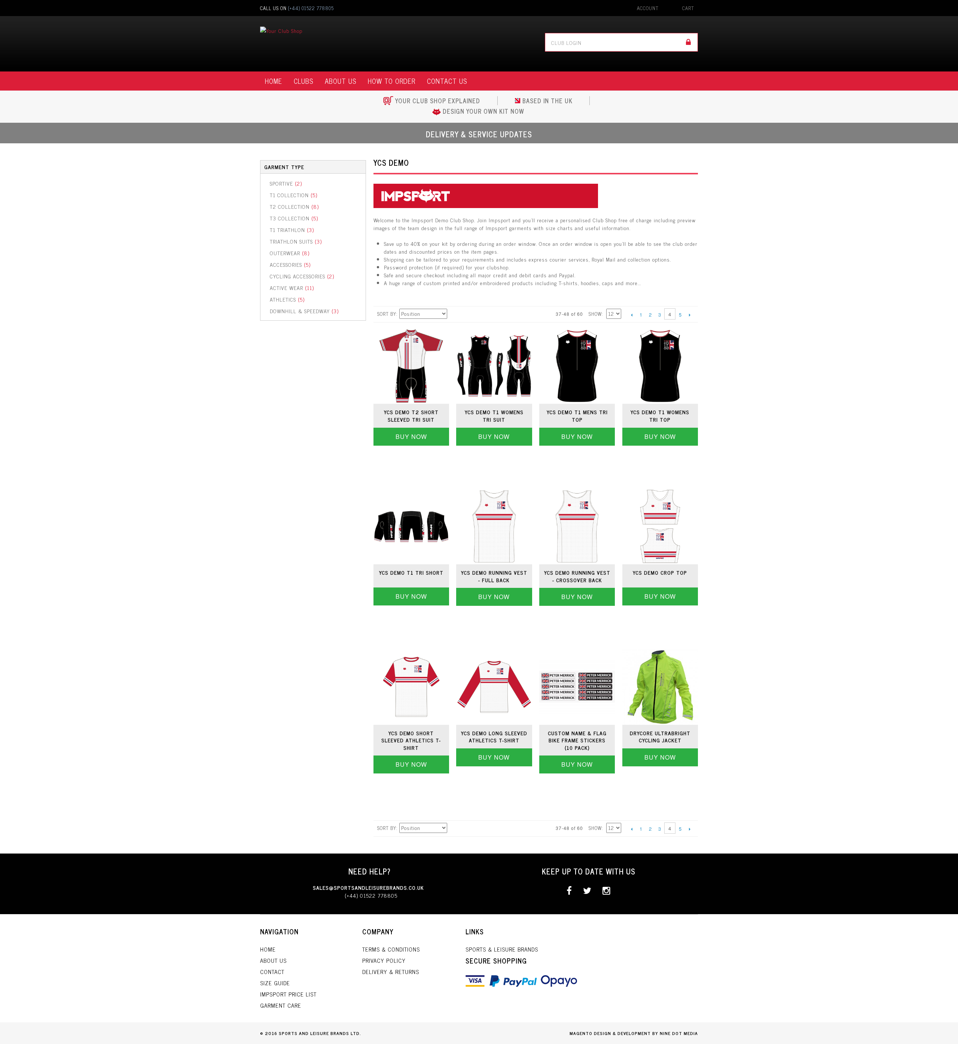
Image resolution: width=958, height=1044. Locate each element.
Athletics (287, 299)
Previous (631, 314)
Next (689, 314)
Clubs (303, 80)
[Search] (688, 42)
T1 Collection (293, 194)
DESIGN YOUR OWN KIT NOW (483, 111)
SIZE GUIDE (275, 982)
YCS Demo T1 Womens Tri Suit (494, 415)
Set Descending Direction (454, 314)
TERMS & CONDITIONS (391, 949)
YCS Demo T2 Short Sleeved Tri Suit (411, 415)
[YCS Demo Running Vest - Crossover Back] (577, 526)
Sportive (286, 183)
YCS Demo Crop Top (660, 572)
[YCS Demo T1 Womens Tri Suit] (494, 366)
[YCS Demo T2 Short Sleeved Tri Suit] (411, 366)
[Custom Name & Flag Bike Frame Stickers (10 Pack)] (577, 686)
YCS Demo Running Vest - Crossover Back (577, 576)
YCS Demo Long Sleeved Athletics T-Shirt (494, 737)
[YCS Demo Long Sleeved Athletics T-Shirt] (494, 686)
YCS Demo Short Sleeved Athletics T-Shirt (411, 740)
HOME (273, 80)
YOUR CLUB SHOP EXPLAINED (437, 100)
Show (595, 314)
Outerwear (289, 252)
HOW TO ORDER (391, 80)
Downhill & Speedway (304, 310)
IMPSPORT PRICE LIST (288, 994)
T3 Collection (294, 218)
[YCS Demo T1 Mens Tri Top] (577, 366)
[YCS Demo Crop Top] (660, 526)
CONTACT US (447, 80)
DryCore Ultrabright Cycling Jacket (660, 737)
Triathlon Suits (296, 241)
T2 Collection (294, 206)
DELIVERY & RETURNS (390, 971)
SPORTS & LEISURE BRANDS (502, 949)
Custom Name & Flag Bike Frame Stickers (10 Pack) (577, 740)
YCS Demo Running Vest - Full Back (494, 576)
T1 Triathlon (292, 229)
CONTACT (272, 971)
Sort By (386, 314)
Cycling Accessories (302, 276)
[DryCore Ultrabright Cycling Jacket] (660, 686)
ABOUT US (340, 80)
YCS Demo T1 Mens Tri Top (577, 415)
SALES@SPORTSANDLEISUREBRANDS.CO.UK (368, 887)
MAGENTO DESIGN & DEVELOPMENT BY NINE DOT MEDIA (634, 1033)
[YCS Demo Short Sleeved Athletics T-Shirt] (411, 686)
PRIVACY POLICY (384, 960)
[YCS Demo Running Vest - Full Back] (494, 526)
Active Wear (292, 287)
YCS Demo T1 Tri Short (411, 572)
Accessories (290, 264)
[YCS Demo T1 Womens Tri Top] (660, 366)
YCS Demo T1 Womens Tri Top (660, 415)
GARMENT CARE (280, 1005)
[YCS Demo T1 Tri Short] (411, 526)
